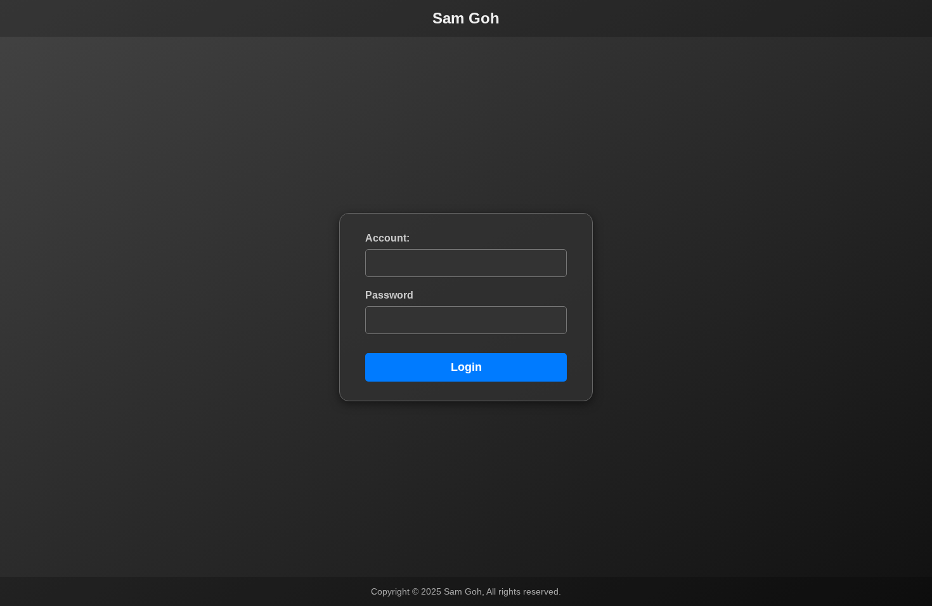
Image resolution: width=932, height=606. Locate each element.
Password (389, 295)
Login (466, 367)
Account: (387, 238)
